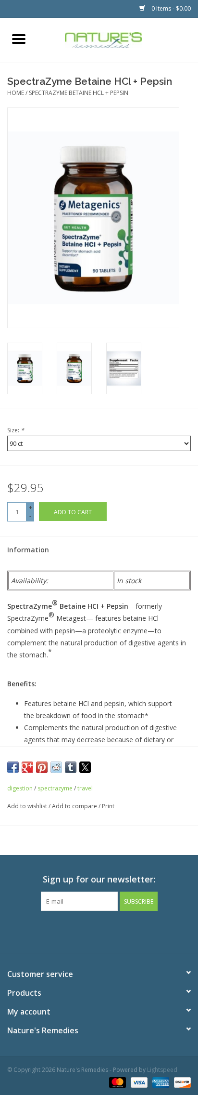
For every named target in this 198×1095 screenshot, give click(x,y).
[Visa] (138, 1082)
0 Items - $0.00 (170, 8)
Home (15, 93)
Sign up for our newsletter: (99, 879)
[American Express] (160, 1082)
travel (85, 788)
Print (108, 806)
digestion (20, 788)
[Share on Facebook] (13, 767)
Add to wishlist (28, 806)
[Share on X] (85, 767)
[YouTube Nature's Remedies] (116, 930)
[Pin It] (42, 767)
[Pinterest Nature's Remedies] (99, 930)
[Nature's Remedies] (118, 39)
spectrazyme (55, 788)
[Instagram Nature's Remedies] (133, 930)
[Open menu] (18, 38)
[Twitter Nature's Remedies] (81, 930)
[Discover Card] (181, 1082)
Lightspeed (162, 1070)
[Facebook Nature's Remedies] (64, 930)
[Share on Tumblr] (70, 767)
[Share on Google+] (27, 767)
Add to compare (75, 806)
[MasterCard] (116, 1082)
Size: (15, 430)
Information (28, 549)
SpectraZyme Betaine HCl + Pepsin (78, 93)
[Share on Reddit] (56, 767)
